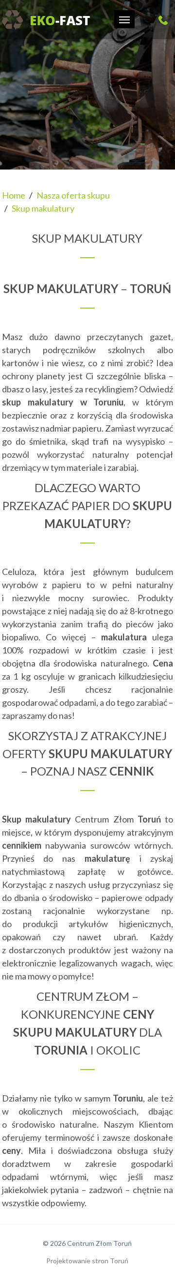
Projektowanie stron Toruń (87, 1261)
